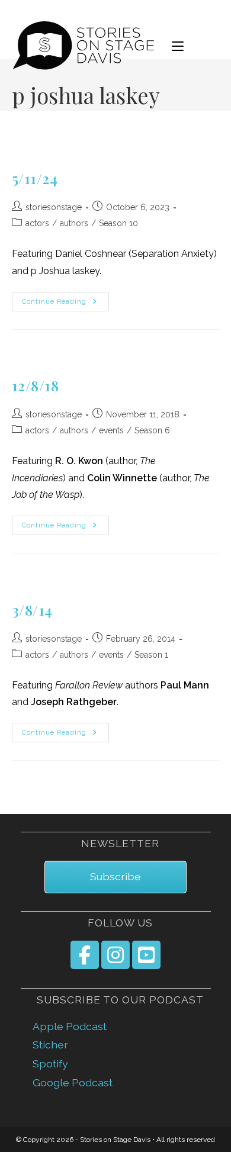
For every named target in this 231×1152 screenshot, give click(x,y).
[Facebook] (84, 955)
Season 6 (152, 430)
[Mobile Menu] (178, 46)
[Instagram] (115, 955)
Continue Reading (66, 302)
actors (37, 223)
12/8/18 (35, 385)
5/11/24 (35, 178)
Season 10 (118, 223)
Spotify (50, 1063)
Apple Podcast (70, 1026)
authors (74, 223)
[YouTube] (146, 955)
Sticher (50, 1044)
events (111, 430)
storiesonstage (53, 207)
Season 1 (151, 654)
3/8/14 (32, 609)
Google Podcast (73, 1082)
